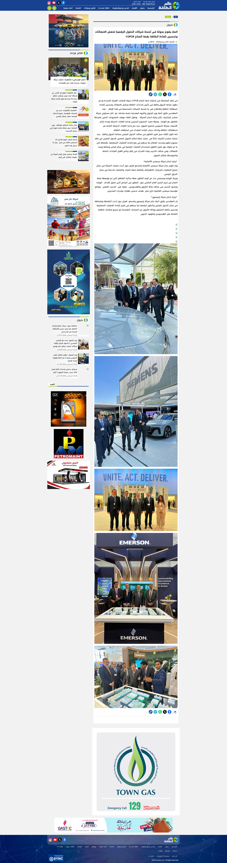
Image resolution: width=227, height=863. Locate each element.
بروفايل (93, 846)
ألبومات (79, 846)
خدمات (175, 850)
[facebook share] (169, 94)
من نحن (174, 856)
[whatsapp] (151, 94)
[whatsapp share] (160, 94)
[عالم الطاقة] (176, 17)
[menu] (54, 8)
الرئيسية (151, 8)
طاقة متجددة (103, 8)
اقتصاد (78, 8)
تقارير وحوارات (89, 8)
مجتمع (167, 850)
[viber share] (155, 94)
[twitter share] (165, 94)
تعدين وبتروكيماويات (120, 8)
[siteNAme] (168, 5)
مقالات (160, 850)
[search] (49, 8)
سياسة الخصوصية (163, 856)
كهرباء (134, 8)
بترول (142, 8)
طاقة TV (60, 846)
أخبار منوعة (67, 8)
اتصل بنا (151, 856)
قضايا (87, 846)
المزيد (52, 384)
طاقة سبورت (70, 846)
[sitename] (171, 839)
